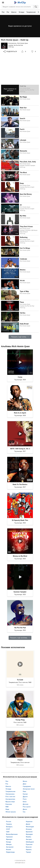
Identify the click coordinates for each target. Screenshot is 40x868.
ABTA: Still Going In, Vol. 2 (20, 449)
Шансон (13, 12)
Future (20, 760)
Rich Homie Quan (22, 43)
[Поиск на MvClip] (35, 6)
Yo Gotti (20, 680)
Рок (8, 12)
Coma (20, 377)
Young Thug (20, 720)
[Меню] (3, 2)
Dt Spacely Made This (20, 520)
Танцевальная (31, 12)
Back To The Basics (20, 484)
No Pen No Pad (18, 45)
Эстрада (21, 12)
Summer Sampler (20, 592)
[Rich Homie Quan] (4, 46)
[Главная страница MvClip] (20, 2)
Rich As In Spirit (20, 413)
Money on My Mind (20, 556)
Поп (3, 12)
